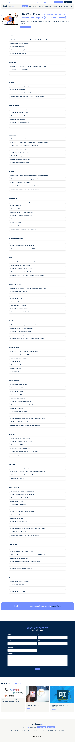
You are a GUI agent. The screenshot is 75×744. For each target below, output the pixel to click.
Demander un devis (58, 2)
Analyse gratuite (68, 2)
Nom (39, 634)
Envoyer (37, 668)
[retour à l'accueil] (8, 6)
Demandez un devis (25, 27)
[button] (37, 40)
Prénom (9, 634)
